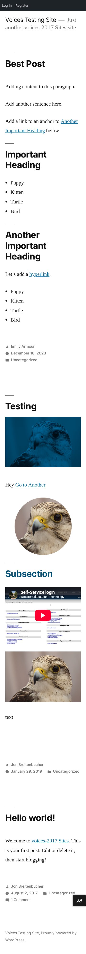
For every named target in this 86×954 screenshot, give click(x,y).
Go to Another (30, 484)
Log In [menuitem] (7, 5)
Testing (21, 406)
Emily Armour (23, 346)
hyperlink (39, 274)
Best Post (25, 63)
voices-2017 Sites (50, 840)
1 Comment (21, 899)
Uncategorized (24, 360)
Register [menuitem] (22, 5)
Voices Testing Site (30, 19)
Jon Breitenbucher (27, 764)
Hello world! (30, 817)
